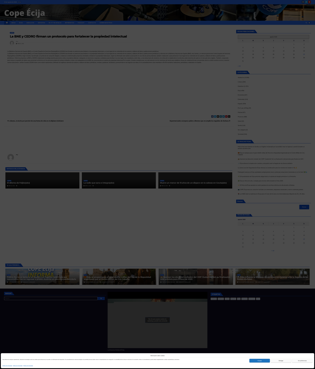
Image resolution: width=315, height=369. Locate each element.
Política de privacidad (7, 365)
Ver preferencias (302, 360)
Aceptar (260, 360)
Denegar (281, 360)
